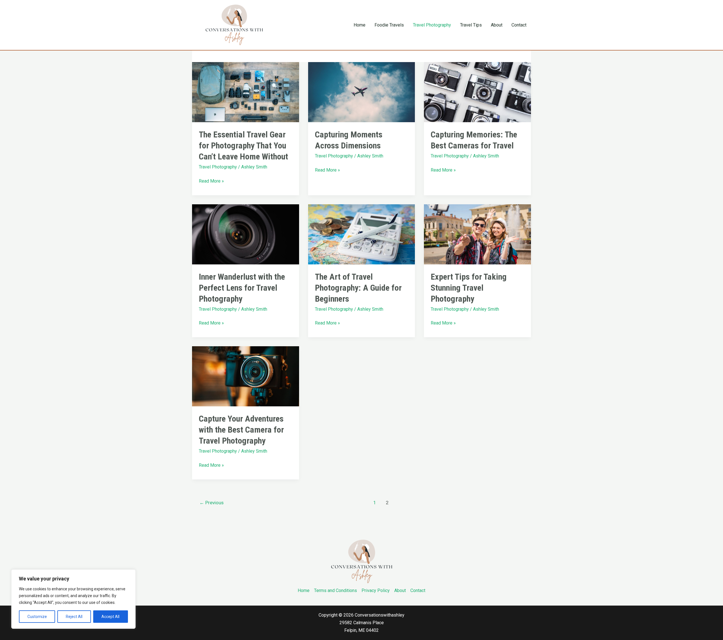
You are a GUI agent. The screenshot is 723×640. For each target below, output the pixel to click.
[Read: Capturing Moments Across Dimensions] (361, 92)
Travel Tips (471, 25)
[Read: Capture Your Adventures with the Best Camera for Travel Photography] (245, 376)
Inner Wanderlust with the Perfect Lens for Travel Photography (242, 288)
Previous (211, 502)
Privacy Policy (376, 590)
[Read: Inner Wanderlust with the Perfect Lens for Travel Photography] (245, 233)
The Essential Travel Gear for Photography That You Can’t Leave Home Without (243, 145)
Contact (518, 25)
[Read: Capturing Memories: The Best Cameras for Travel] (477, 92)
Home (359, 25)
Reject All (74, 616)
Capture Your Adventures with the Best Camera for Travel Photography (241, 430)
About (496, 25)
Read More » (211, 180)
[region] (73, 599)
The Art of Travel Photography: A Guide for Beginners (358, 288)
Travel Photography (432, 25)
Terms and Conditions (335, 590)
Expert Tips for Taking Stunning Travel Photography (469, 288)
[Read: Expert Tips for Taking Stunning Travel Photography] (477, 233)
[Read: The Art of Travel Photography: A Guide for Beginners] (361, 233)
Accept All (110, 616)
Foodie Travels (389, 25)
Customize (37, 616)
